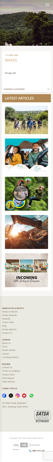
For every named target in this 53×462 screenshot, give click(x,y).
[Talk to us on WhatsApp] (31, 395)
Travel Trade (8, 322)
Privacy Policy (8, 374)
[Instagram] (17, 395)
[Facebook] (4, 395)
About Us (6, 343)
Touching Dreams (10, 357)
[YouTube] (24, 395)
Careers (5, 353)
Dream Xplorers (9, 329)
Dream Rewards (9, 315)
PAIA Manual (8, 378)
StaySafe (6, 318)
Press (4, 346)
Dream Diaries (8, 350)
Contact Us (7, 333)
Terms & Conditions (11, 371)
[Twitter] (11, 395)
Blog (4, 325)
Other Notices (8, 381)
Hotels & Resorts (10, 311)
